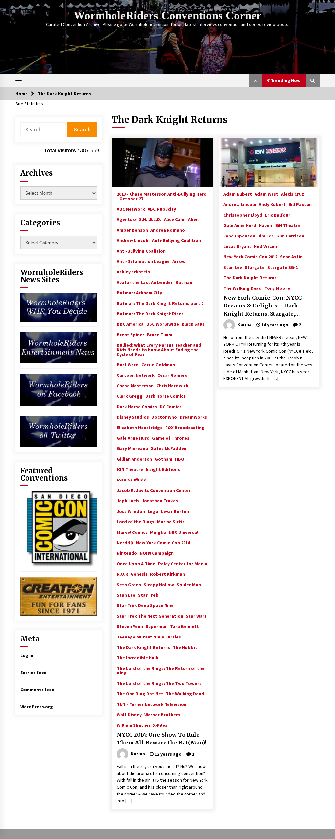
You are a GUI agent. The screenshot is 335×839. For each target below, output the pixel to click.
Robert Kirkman (167, 573)
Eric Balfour (277, 214)
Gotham (163, 458)
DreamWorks (193, 416)
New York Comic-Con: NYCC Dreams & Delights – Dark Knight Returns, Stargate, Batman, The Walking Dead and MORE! (268, 306)
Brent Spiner (130, 334)
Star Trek (148, 594)
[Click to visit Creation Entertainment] (58, 596)
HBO (179, 458)
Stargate (255, 267)
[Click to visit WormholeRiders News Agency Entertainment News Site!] (58, 347)
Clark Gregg (130, 395)
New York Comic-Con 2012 (250, 256)
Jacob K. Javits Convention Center (154, 490)
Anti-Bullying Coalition (176, 240)
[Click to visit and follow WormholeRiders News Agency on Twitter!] (58, 431)
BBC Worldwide (162, 323)
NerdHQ (125, 542)
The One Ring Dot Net (140, 693)
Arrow (178, 261)
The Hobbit (185, 647)
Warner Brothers (162, 714)
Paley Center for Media (182, 563)
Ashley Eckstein (133, 271)
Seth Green (129, 584)
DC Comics (171, 406)
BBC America (130, 323)
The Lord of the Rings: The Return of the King (160, 670)
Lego (153, 511)
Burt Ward (128, 364)
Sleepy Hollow (159, 584)
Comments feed (37, 689)
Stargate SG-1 (282, 267)
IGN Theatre (130, 469)
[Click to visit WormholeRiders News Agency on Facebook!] (58, 389)
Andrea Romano (167, 229)
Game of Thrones (170, 437)
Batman (183, 282)
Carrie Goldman (158, 364)
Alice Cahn (174, 219)
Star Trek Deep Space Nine (145, 605)
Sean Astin (291, 256)
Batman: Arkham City (139, 292)
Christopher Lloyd (242, 214)
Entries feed (33, 672)
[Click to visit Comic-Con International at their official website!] (58, 528)
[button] (255, 80)
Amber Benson (132, 229)
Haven (265, 225)
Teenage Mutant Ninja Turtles (149, 636)
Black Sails (193, 323)
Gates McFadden (168, 448)
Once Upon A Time (136, 563)
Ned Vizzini (265, 246)
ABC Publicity (162, 208)
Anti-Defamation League (143, 261)
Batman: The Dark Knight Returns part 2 (160, 303)
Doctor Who (164, 416)
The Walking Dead (185, 693)
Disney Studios (133, 416)
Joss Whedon (131, 511)
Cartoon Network (136, 374)
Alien (193, 219)
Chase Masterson (135, 385)
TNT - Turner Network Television (151, 704)
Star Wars (196, 615)
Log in (26, 655)
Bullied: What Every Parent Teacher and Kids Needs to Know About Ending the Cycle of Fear (159, 349)
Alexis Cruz (292, 193)
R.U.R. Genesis (132, 573)
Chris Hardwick (172, 385)
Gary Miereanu (132, 448)
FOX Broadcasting (184, 427)
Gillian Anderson (134, 458)
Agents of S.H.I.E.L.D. (139, 219)
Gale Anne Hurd (133, 437)
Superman (157, 626)
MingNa (158, 531)
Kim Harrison (290, 235)
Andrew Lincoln (133, 240)
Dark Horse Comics (165, 395)
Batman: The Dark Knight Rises (150, 313)
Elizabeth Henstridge (140, 427)
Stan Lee (126, 594)
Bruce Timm (159, 334)
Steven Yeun (130, 626)
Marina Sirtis (171, 521)
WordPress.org (36, 706)
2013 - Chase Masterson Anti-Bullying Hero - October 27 (162, 196)
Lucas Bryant (237, 246)
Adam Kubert (237, 193)
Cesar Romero (172, 374)
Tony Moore (277, 287)
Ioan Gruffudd (132, 479)
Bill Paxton (300, 204)
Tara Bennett (184, 626)
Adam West (266, 193)
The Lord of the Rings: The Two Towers (159, 683)
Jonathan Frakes (160, 500)
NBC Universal (183, 531)
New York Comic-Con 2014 (163, 542)
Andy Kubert (272, 204)
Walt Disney (129, 714)
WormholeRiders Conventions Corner (168, 15)
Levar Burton (175, 511)
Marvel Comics (132, 531)
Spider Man (189, 584)
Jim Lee (266, 235)
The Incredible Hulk (137, 657)
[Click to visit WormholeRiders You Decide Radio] (58, 307)
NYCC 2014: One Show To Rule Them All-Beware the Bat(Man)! (162, 738)
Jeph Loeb (128, 500)
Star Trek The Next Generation (150, 615)
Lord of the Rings (135, 521)
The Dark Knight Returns (143, 647)
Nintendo (127, 552)
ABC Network (131, 208)
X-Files (160, 724)
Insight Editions (163, 469)
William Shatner (133, 724)
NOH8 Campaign (157, 552)
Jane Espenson (239, 235)
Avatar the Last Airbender (145, 282)
